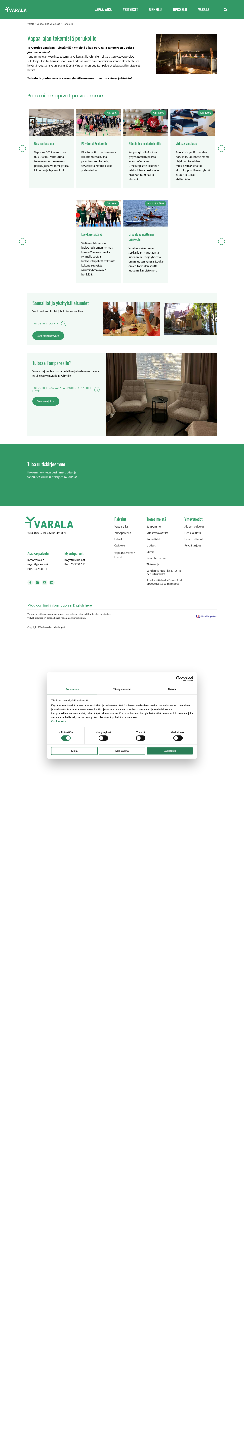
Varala (203, 9)
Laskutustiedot (193, 539)
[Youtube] (44, 582)
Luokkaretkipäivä (91, 234)
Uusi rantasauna (44, 143)
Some (150, 551)
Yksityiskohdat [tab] (122, 689)
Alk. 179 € (158, 112)
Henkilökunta (192, 533)
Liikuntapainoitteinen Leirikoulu (141, 237)
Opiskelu (180, 9)
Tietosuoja (153, 564)
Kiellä (74, 751)
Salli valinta (122, 751)
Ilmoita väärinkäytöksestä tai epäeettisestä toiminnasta (164, 582)
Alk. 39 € (112, 203)
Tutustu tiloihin (45, 323)
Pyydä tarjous (192, 545)
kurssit (118, 557)
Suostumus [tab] (72, 689)
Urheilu (155, 9)
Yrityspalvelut (122, 533)
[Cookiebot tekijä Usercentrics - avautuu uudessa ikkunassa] (178, 678)
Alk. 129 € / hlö (155, 203)
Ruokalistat (153, 539)
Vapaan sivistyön (124, 553)
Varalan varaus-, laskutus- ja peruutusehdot (164, 572)
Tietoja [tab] (172, 689)
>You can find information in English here (59, 605)
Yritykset (130, 9)
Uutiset (151, 545)
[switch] (103, 738)
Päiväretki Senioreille (94, 143)
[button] (225, 9)
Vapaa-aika (103, 9)
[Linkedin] (52, 582)
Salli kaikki (170, 751)
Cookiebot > (58, 721)
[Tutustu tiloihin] (64, 324)
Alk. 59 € (112, 112)
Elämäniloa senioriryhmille (144, 143)
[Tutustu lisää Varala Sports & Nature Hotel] (97, 390)
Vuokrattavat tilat (157, 533)
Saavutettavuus (156, 558)
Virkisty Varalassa (187, 143)
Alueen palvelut (194, 526)
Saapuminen (154, 526)
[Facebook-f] (30, 582)
